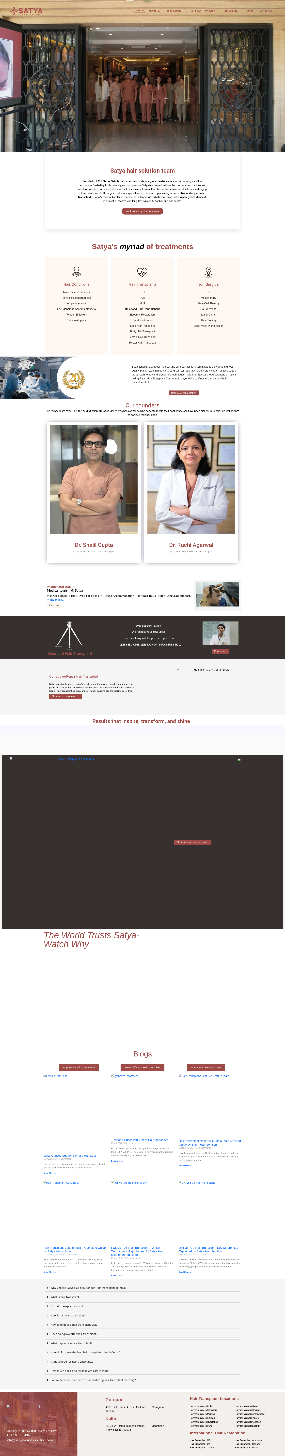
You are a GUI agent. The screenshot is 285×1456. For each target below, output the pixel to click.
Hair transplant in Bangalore (203, 1410)
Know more (54, 605)
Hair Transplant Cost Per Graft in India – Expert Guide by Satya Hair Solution (210, 1142)
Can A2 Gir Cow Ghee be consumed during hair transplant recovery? (93, 1380)
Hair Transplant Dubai (246, 1447)
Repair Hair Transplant (142, 342)
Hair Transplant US (200, 1440)
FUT (142, 292)
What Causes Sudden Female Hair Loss (70, 1155)
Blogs (249, 11)
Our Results (230, 11)
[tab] (142, 1287)
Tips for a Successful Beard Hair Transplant (139, 1140)
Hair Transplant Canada (247, 1443)
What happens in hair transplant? (71, 1343)
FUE (142, 297)
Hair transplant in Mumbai (202, 1414)
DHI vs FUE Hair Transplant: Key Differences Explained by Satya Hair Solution (208, 1249)
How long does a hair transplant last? (74, 1324)
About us (154, 11)
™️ (142, 309)
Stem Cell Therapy (208, 303)
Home (139, 10)
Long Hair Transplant (142, 325)
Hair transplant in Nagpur (247, 1425)
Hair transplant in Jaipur (246, 1406)
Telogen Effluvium (76, 314)
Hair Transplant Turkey (202, 1447)
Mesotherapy (208, 297)
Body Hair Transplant (142, 331)
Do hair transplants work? (67, 1306)
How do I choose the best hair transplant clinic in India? (85, 1352)
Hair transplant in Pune (201, 1425)
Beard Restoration (142, 320)
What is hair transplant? (65, 1297)
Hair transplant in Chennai (247, 1410)
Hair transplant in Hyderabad (204, 1421)
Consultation (173, 11)
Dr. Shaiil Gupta (94, 545)
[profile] (94, 539)
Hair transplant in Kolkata (202, 1417)
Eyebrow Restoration (142, 314)
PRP (208, 292)
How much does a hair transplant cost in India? (80, 1371)
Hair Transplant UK (200, 1443)
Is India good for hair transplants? (72, 1361)
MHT (142, 303)
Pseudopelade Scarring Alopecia (76, 309)
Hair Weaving (208, 309)
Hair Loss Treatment (202, 11)
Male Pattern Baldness (76, 292)
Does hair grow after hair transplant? (74, 1334)
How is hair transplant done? (69, 1315)
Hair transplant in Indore (247, 1417)
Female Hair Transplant (142, 337)
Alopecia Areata (76, 303)
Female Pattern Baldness (76, 297)
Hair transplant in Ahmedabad (249, 1414)
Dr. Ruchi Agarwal (191, 545)
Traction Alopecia (76, 320)
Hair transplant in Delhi (201, 1406)
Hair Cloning (208, 320)
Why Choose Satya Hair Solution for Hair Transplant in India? (88, 1288)
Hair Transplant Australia (248, 1440)
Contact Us (265, 11)
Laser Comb (208, 314)
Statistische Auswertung (211, 374)
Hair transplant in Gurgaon (248, 1421)
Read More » (50, 1173)
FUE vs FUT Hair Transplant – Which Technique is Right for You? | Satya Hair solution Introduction (137, 1251)
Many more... (55, 599)
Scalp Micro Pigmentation (208, 325)
